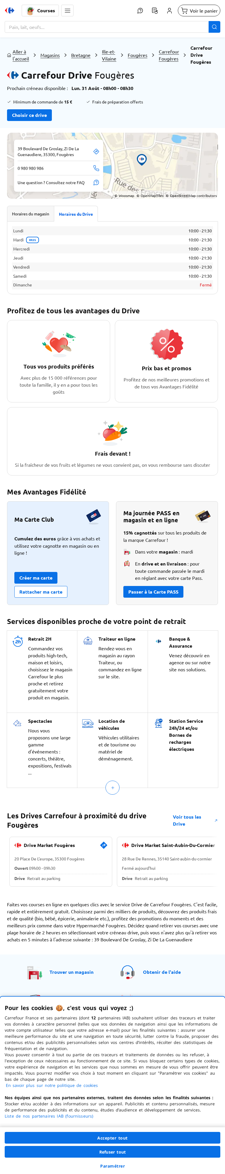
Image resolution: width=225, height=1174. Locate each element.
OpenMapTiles (150, 195)
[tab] (30, 214)
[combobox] (112, 27)
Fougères (137, 55)
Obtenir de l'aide (162, 972)
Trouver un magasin (71, 972)
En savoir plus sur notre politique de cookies (52, 1085)
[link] (103, 847)
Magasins (50, 55)
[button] (67, 10)
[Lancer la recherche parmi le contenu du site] (214, 26)
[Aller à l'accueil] (10, 10)
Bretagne (81, 55)
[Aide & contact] (140, 10)
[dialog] (112, 1085)
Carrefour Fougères (169, 55)
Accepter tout (112, 1138)
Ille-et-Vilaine (109, 55)
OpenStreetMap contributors (191, 195)
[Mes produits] (155, 10)
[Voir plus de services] (112, 788)
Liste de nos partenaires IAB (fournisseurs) (49, 1116)
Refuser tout (112, 1152)
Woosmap (124, 195)
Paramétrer (112, 1166)
